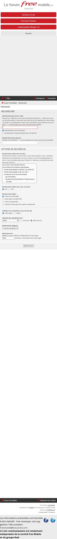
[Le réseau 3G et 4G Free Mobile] (19, 174)
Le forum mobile (27, 4)
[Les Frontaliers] (19, 177)
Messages (8, 213)
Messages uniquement (13, 199)
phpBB (31, 507)
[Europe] (19, 181)
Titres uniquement (11, 202)
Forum (28, 33)
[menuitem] (7, 98)
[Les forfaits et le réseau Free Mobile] (19, 167)
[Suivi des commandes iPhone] (19, 165)
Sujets (18, 213)
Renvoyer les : (8, 233)
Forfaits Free (28, 14)
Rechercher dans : (9, 194)
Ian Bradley (51, 505)
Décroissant (37, 220)
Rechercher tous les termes (14, 130)
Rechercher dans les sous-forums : (16, 187)
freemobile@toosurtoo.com (13, 527)
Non (12, 189)
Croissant (25, 220)
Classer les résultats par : (12, 218)
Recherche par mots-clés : (13, 116)
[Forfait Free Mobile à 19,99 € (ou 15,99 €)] (19, 170)
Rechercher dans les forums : (14, 154)
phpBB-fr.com (51, 510)
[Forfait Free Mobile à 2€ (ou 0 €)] (19, 172)
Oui (5, 189)
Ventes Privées (28, 20)
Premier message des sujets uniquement (19, 204)
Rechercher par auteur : (12, 138)
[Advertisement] (28, 66)
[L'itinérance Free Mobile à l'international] (19, 179)
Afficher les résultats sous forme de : (17, 211)
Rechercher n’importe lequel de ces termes (20, 133)
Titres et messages (11, 196)
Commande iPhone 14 (28, 27)
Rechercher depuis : (10, 226)
